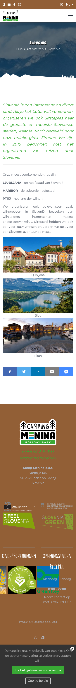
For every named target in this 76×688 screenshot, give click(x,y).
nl (68, 4)
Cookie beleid (38, 680)
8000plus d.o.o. (42, 622)
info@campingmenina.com (38, 458)
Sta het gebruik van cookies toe (38, 670)
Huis (19, 49)
